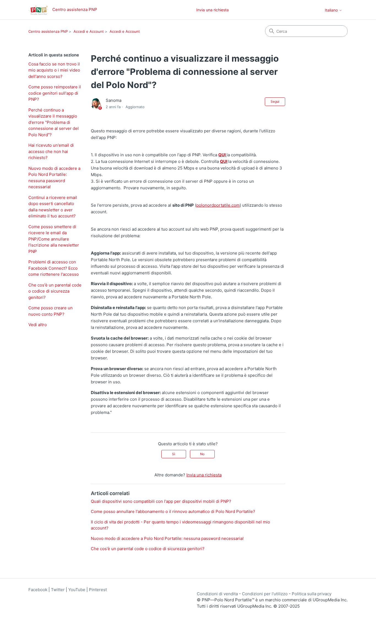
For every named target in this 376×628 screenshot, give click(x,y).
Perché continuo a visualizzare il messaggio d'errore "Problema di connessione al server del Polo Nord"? (53, 122)
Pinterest (98, 589)
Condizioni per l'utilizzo (265, 593)
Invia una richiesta (212, 9)
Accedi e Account (88, 31)
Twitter (58, 589)
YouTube (76, 589)
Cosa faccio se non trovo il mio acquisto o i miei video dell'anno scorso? (54, 70)
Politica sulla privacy (311, 593)
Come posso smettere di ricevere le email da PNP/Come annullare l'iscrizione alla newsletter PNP (53, 239)
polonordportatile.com (218, 205)
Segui (275, 101)
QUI (222, 154)
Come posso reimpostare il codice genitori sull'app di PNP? (54, 93)
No (202, 454)
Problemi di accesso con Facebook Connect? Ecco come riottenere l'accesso (53, 268)
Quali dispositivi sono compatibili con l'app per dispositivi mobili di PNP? (161, 501)
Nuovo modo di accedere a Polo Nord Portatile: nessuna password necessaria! (54, 178)
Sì (173, 454)
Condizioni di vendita (217, 593)
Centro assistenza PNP (48, 31)
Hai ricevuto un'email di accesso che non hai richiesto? (51, 151)
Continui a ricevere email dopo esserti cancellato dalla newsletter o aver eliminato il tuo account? (52, 207)
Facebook (37, 589)
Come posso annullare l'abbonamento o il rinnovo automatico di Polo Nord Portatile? (173, 511)
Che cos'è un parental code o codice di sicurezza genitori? (54, 291)
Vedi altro (37, 324)
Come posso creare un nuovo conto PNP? (50, 311)
